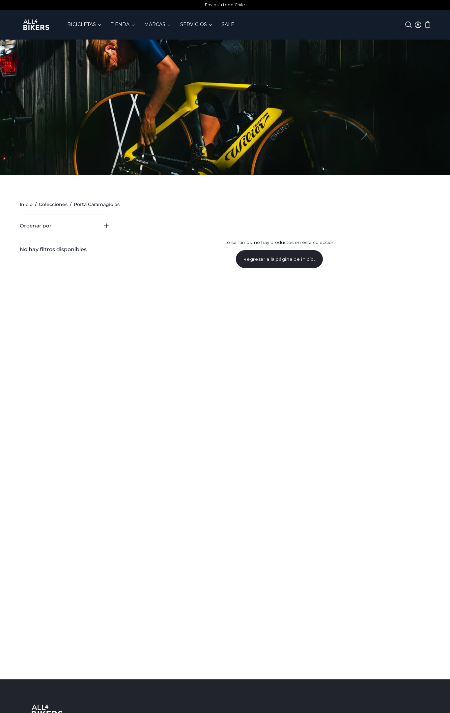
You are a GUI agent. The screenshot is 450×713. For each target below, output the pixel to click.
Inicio (26, 204)
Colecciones (53, 204)
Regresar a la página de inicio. (279, 259)
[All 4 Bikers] (36, 25)
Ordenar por (35, 226)
